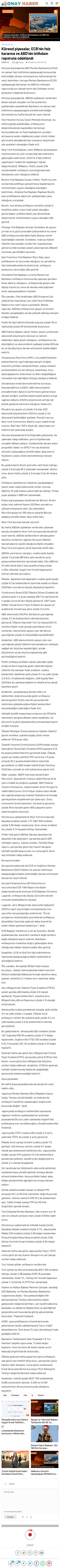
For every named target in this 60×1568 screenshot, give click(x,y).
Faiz (25, 1395)
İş (32, 1395)
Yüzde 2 (40, 1395)
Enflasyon (15, 1395)
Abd (5, 1395)
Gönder (10, 1517)
